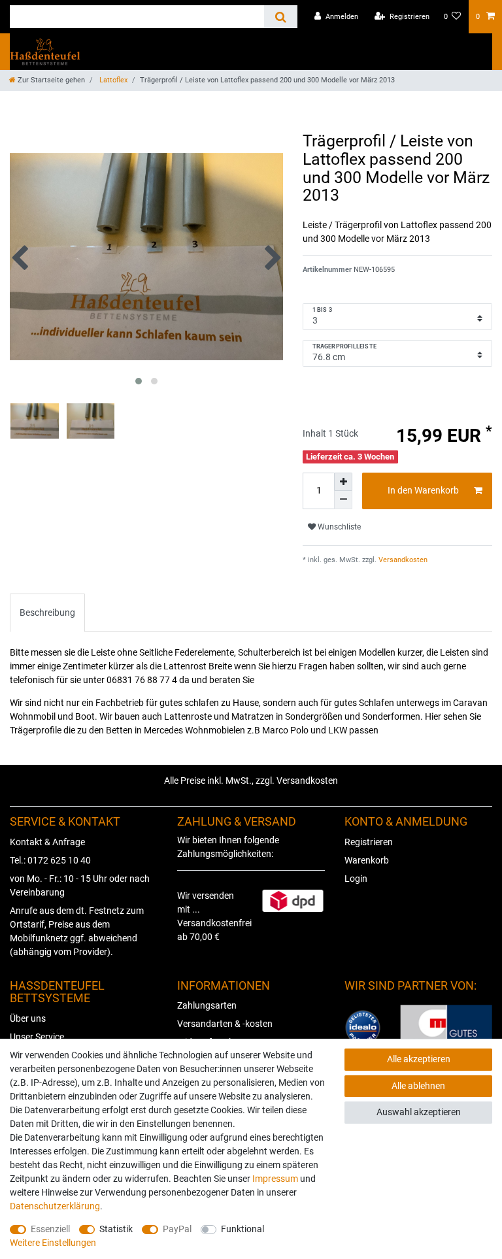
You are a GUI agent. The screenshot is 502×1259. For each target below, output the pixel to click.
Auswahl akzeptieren (418, 1112)
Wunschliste (338, 526)
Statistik (116, 1229)
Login (355, 878)
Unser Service (37, 1037)
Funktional (242, 1229)
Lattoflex (112, 80)
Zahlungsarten (207, 1005)
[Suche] (280, 16)
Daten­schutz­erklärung (55, 1206)
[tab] (47, 613)
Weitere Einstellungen (53, 1242)
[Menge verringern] (343, 500)
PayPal (177, 1229)
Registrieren (368, 842)
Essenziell (50, 1229)
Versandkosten (401, 560)
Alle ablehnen (418, 1086)
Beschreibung (47, 612)
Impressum (275, 1178)
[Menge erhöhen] (343, 482)
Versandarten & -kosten (225, 1023)
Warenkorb (366, 860)
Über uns (28, 1018)
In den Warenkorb (423, 490)
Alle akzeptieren (418, 1059)
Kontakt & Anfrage (47, 842)
